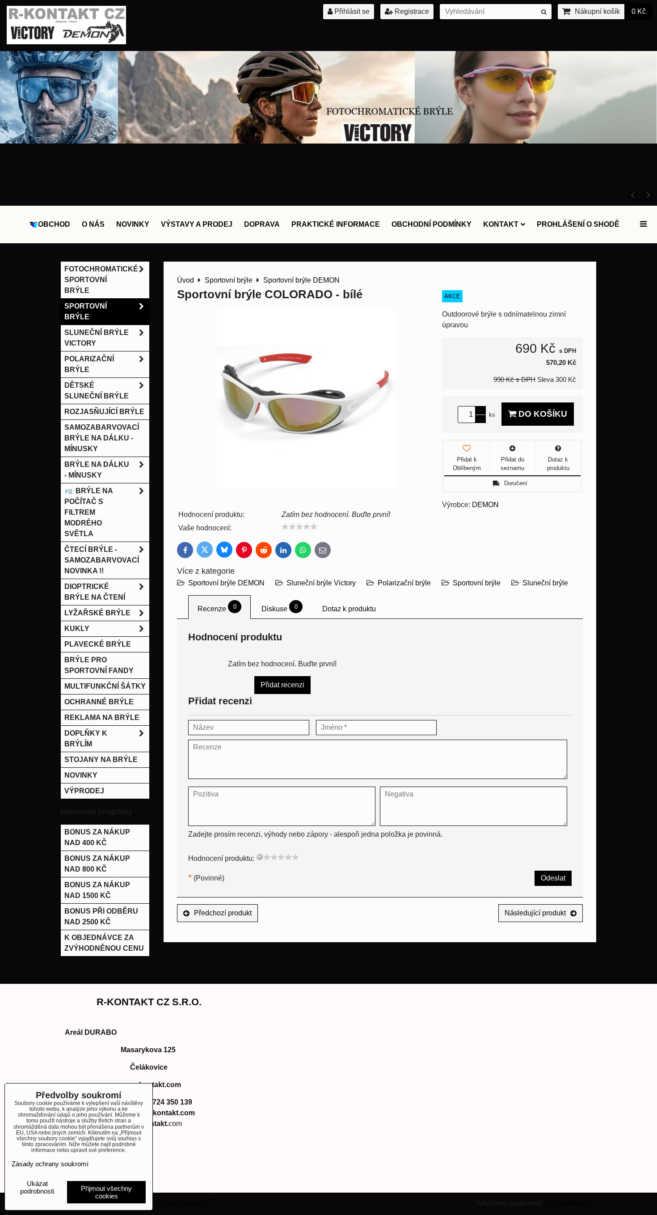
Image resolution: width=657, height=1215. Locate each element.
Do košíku (541, 414)
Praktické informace (335, 224)
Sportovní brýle (477, 583)
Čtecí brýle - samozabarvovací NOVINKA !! (101, 560)
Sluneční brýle (545, 583)
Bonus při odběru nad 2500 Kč (101, 916)
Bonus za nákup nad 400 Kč (97, 837)
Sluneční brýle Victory (321, 583)
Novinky (132, 224)
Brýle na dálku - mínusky (96, 470)
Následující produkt (535, 913)
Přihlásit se (351, 11)
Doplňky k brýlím (85, 738)
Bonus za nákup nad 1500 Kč (97, 890)
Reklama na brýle (101, 717)
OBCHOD (54, 224)
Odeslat (553, 878)
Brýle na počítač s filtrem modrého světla (88, 512)
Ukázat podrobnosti (37, 1187)
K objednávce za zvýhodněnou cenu (104, 943)
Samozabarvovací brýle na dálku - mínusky (101, 438)
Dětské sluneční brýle (96, 390)
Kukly (76, 628)
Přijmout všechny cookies (106, 1192)
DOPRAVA (262, 224)
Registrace (411, 11)
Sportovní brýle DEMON (226, 583)
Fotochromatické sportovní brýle (101, 279)
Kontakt (500, 224)
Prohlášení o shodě (578, 224)
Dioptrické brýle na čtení (94, 592)
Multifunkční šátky (105, 686)
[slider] (299, 526)
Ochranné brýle (99, 702)
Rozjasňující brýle (104, 411)
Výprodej (84, 791)
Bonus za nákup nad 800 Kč (97, 864)
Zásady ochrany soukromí (171, 1203)
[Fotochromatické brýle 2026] (328, 141)
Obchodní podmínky (432, 224)
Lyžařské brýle (97, 613)
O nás (93, 224)
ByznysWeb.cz (568, 1203)
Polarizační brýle (404, 583)
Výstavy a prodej (196, 224)
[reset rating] (259, 856)
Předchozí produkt (223, 913)
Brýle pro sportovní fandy (99, 665)
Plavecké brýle (97, 644)
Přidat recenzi (282, 685)
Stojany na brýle (101, 759)
